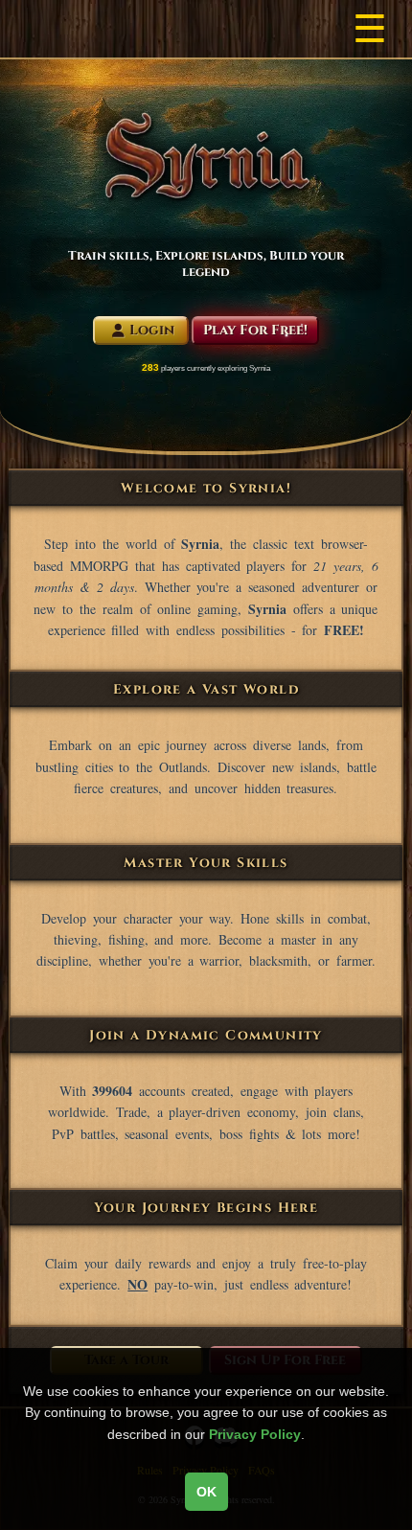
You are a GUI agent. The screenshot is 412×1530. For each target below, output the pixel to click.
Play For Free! (255, 330)
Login (151, 330)
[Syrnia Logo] (206, 156)
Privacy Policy (255, 1434)
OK (206, 1491)
